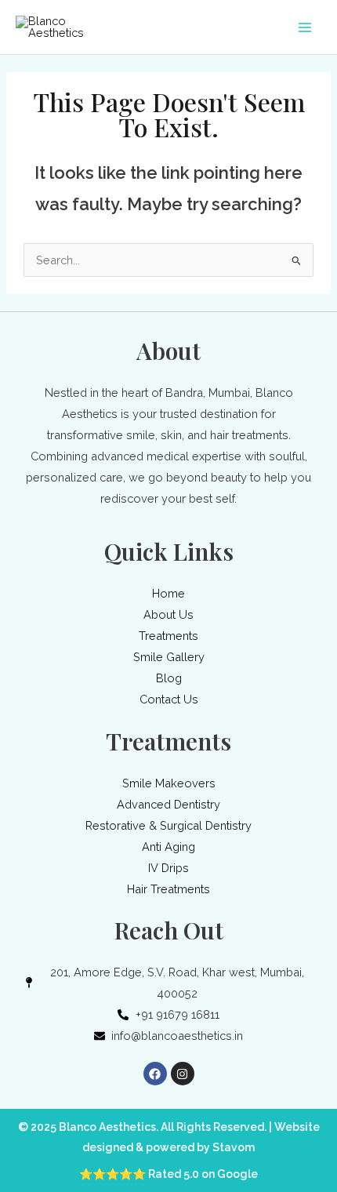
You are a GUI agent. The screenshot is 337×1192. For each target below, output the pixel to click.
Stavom (233, 1147)
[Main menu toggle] (304, 27)
